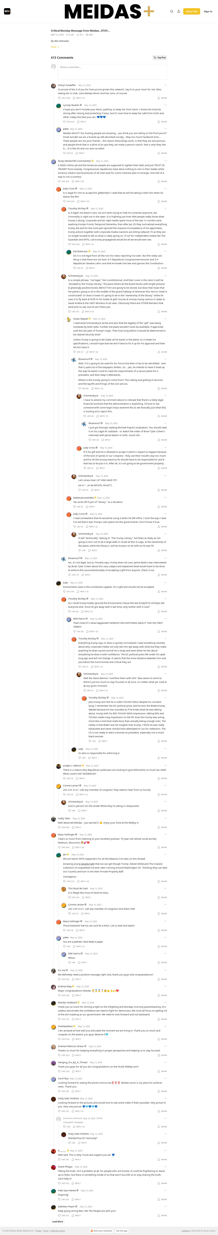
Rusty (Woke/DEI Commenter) (74, 160)
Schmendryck (75, 275)
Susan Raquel (80, 318)
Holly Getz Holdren (68, 1098)
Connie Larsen (71, 785)
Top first (161, 57)
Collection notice (57, 1230)
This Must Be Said (78, 888)
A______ (62, 1150)
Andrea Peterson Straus (71, 1046)
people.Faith (88, 863)
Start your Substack (103, 1230)
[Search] (172, 11)
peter (66, 128)
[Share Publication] (179, 11)
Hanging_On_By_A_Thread (72, 1062)
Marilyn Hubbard (67, 1002)
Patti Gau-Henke (67, 1190)
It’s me (61, 970)
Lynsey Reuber (71, 105)
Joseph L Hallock (72, 765)
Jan (64, 854)
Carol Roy (63, 1078)
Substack (186, 1230)
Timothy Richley (77, 208)
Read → (55, 46)
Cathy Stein (64, 818)
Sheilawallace (65, 1026)
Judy (65, 582)
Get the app (121, 1230)
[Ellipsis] (165, 85)
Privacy (38, 1230)
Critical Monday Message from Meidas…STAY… (80, 30)
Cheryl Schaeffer (67, 85)
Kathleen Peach (66, 1206)
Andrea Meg (64, 986)
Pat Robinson (80, 251)
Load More (57, 1221)
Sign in (208, 11)
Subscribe (192, 11)
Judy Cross (69, 188)
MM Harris (79, 618)
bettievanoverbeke (83, 497)
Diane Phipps (65, 1166)
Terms (46, 1230)
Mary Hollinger (66, 834)
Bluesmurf (84, 359)
